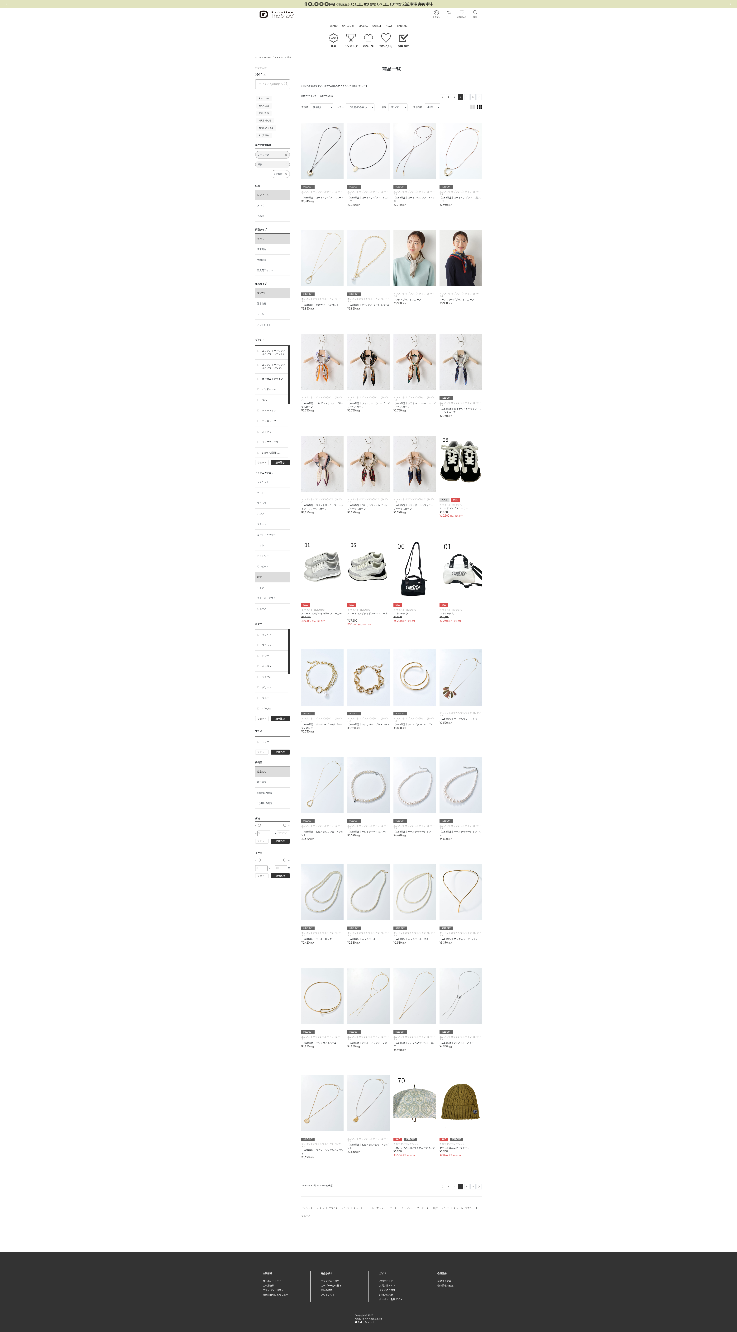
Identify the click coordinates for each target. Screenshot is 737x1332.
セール (260, 314)
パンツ (260, 514)
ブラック (266, 645)
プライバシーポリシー (274, 1290)
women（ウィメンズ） (274, 57)
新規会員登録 (444, 1281)
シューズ (261, 609)
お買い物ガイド (387, 1285)
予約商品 (261, 260)
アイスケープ (269, 421)
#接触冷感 (264, 113)
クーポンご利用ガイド (390, 1299)
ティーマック (269, 410)
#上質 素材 (264, 135)
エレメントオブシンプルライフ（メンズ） (273, 366)
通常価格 (261, 303)
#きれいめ (264, 98)
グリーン (266, 687)
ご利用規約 (268, 1285)
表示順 (304, 107)
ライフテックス (270, 442)
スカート (261, 524)
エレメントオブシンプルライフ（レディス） (273, 352)
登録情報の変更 (445, 1285)
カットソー (263, 556)
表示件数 (417, 107)
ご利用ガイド (386, 1281)
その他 (260, 216)
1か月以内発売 (264, 803)
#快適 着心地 (265, 121)
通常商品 (261, 249)
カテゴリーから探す (331, 1285)
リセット (261, 462)
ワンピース (263, 566)
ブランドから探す (330, 1281)
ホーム (258, 57)
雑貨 (289, 57)
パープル (266, 708)
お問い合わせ (386, 1295)
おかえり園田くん (271, 453)
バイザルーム (269, 389)
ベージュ (266, 666)
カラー (340, 107)
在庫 (384, 107)
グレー (265, 656)
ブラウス (261, 503)
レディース (263, 195)
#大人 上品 (264, 106)
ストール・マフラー (267, 598)
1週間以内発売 (264, 793)
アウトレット (264, 325)
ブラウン (266, 677)
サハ (264, 400)
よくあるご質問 (387, 1290)
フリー (265, 742)
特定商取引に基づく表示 (275, 1295)
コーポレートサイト (273, 1281)
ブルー (265, 698)
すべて (260, 239)
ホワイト (266, 634)
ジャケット (263, 482)
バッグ (260, 587)
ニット (260, 545)
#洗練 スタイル (266, 128)
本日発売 (261, 782)
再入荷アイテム (265, 270)
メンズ (260, 205)
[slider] (259, 825)
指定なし (261, 293)
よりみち (266, 431)
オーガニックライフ (272, 379)
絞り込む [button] (280, 462)
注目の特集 (326, 1290)
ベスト (260, 492)
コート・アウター (266, 535)
